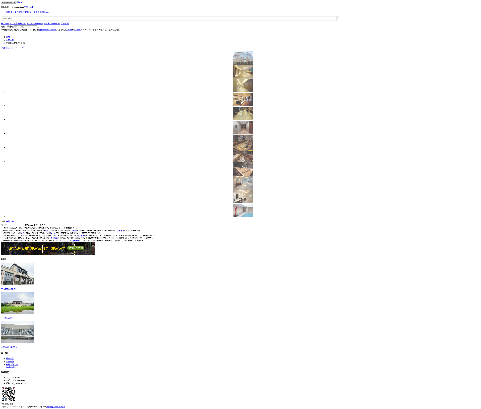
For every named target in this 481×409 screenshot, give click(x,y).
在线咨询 (10, 221)
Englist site (10, 367)
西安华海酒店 (7, 318)
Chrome (77, 30)
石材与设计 (24, 12)
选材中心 (15, 12)
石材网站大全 (12, 364)
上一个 (14, 48)
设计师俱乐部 (36, 12)
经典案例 (48, 24)
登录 (26, 7)
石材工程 (10, 40)
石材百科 (56, 24)
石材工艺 (31, 24)
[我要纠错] (5, 48)
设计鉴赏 (14, 24)
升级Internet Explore (47, 30)
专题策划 (65, 24)
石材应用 (22, 24)
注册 (32, 7)
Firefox (69, 30)
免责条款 (10, 361)
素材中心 (46, 12)
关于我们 (10, 358)
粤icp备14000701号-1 (56, 407)
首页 (8, 12)
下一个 (21, 48)
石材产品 (39, 24)
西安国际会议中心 (9, 347)
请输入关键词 (7, 27)
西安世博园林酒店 (9, 289)
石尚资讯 (5, 24)
